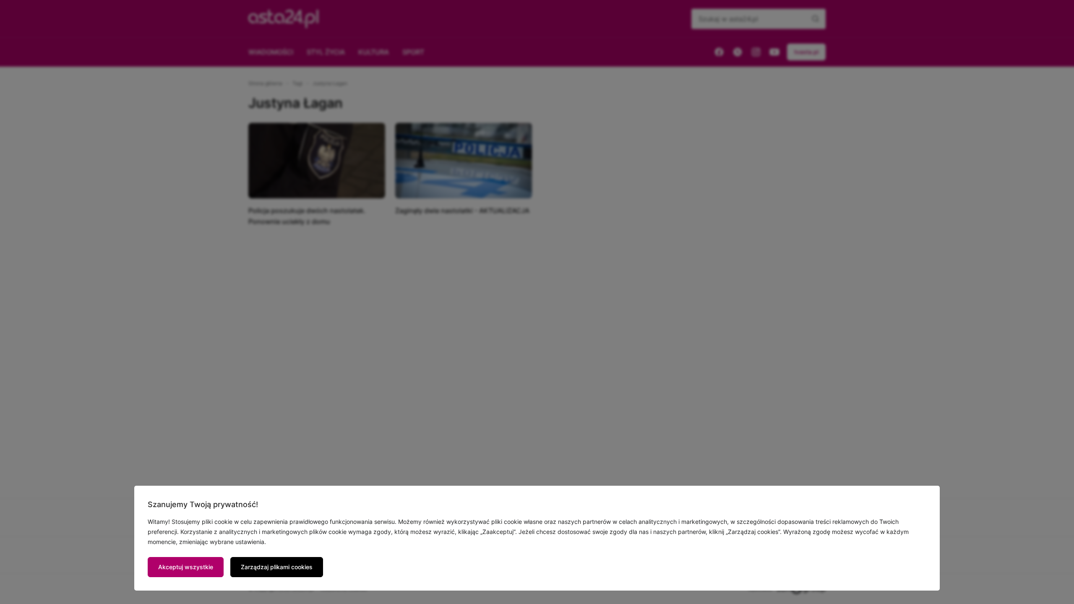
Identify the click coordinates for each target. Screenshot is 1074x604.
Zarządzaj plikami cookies (277, 566)
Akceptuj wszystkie (185, 566)
